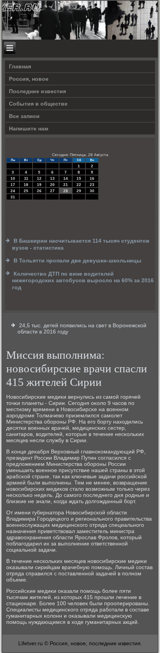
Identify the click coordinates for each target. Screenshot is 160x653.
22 (79, 184)
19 (39, 184)
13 (52, 178)
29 (79, 191)
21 (65, 184)
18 (26, 184)
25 (26, 191)
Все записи (24, 116)
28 (65, 191)
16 (92, 178)
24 (12, 191)
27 (52, 191)
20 (52, 184)
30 (92, 191)
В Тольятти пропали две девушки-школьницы (77, 260)
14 (65, 178)
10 (12, 178)
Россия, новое (29, 79)
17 (12, 184)
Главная (20, 66)
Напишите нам (28, 128)
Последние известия (37, 91)
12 (39, 178)
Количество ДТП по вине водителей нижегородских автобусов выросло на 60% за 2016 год (83, 280)
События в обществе (38, 104)
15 (79, 178)
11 (26, 178)
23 (92, 184)
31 (12, 197)
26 (39, 191)
